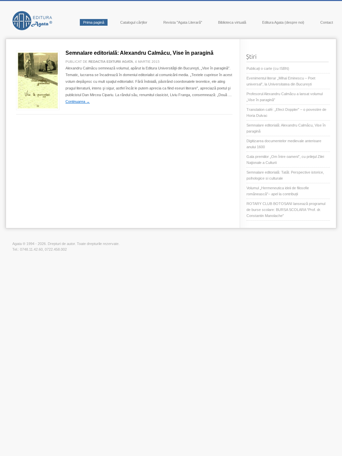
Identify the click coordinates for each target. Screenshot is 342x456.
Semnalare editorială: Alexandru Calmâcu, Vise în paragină (139, 53)
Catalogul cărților (133, 22)
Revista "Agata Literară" (182, 22)
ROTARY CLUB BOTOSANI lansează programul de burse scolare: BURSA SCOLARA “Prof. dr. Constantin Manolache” (285, 210)
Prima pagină (93, 22)
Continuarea (77, 101)
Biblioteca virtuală (232, 22)
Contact (326, 22)
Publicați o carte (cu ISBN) (267, 68)
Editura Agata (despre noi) (283, 22)
